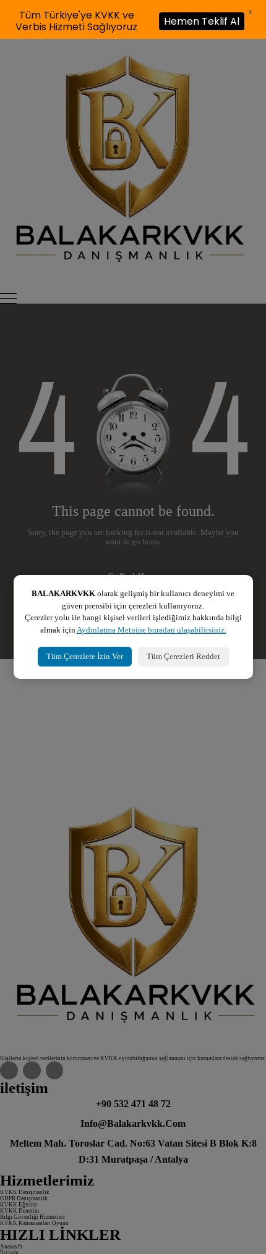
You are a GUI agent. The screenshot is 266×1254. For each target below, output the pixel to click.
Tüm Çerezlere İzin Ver (84, 656)
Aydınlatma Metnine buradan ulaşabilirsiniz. (151, 629)
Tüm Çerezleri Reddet (183, 656)
